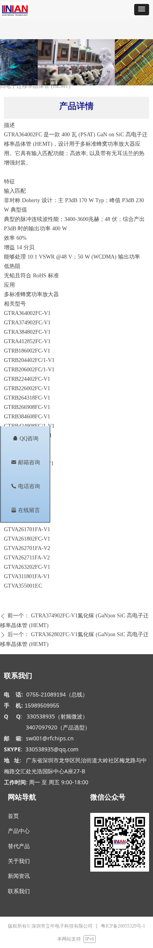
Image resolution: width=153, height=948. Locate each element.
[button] (141, 9)
